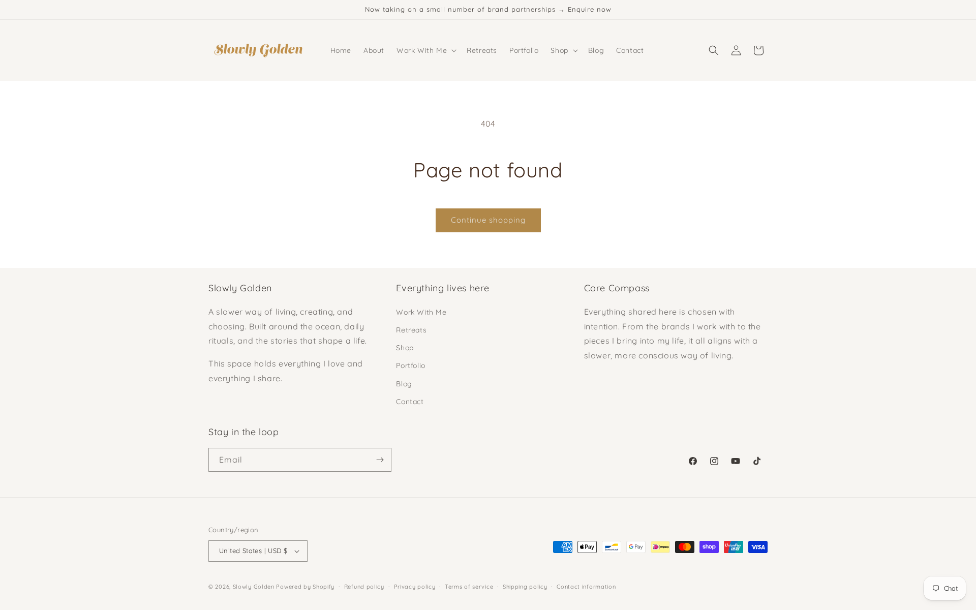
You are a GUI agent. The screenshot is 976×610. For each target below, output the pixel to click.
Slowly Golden (253, 586)
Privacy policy (415, 586)
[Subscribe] (380, 460)
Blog (404, 383)
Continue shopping (488, 220)
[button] (425, 50)
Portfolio (410, 365)
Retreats (411, 329)
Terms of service (469, 586)
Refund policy (364, 586)
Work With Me (421, 312)
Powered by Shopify (305, 586)
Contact (409, 401)
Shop (404, 347)
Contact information (586, 586)
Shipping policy (525, 586)
